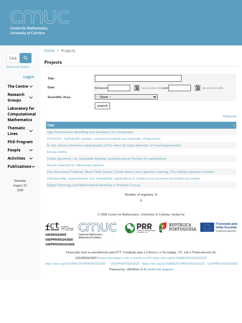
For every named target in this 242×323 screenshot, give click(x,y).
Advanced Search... (19, 66)
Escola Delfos (57, 152)
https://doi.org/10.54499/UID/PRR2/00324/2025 (173, 263)
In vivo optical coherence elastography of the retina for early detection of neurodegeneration (114, 145)
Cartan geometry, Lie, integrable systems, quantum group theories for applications (106, 158)
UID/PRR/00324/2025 (125, 263)
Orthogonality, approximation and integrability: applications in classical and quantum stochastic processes (123, 178)
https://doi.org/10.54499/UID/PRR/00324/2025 (75, 263)
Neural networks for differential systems (75, 165)
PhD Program (20, 141)
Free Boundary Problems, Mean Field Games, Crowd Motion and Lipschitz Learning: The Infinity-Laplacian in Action (131, 171)
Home (49, 50)
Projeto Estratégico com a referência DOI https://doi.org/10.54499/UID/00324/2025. (152, 258)
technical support (160, 269)
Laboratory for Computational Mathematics (20, 114)
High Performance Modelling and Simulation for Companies (90, 132)
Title (50, 125)
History (229, 116)
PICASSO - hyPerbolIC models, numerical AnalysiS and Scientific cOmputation (104, 138)
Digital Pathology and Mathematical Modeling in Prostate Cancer (94, 185)
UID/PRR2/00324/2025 (222, 263)
